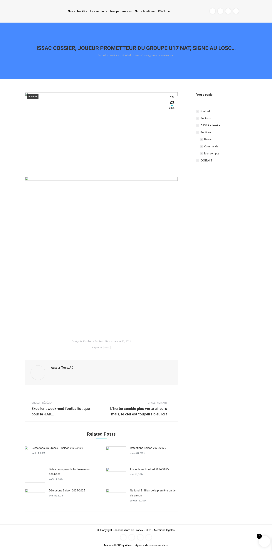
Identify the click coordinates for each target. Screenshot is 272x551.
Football (126, 55)
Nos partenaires (121, 11)
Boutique (206, 132)
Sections (114, 55)
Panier (208, 139)
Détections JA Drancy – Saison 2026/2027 (57, 448)
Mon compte (211, 153)
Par (101, 341)
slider (107, 347)
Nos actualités (77, 11)
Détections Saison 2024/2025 (67, 490)
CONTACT (206, 160)
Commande (211, 146)
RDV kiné (164, 11)
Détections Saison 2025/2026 (148, 448)
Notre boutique (145, 11)
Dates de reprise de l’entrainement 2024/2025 (69, 472)
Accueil (102, 55)
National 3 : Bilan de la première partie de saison (153, 493)
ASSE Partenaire (210, 125)
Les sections (98, 11)
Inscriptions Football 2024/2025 (149, 469)
